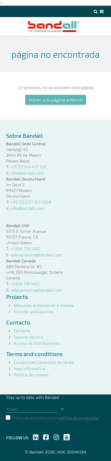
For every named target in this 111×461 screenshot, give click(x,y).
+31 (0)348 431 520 (28, 166)
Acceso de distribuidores (37, 343)
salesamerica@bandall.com (36, 254)
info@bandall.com (27, 172)
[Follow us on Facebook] (46, 436)
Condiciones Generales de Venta (44, 362)
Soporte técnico (28, 336)
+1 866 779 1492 (25, 248)
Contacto (22, 330)
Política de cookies (31, 374)
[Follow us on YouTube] (67, 436)
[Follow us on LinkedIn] (36, 436)
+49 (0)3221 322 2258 (30, 201)
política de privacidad (78, 417)
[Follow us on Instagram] (56, 436)
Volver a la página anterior (55, 100)
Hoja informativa (29, 368)
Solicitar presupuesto (34, 311)
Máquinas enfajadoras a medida (44, 305)
